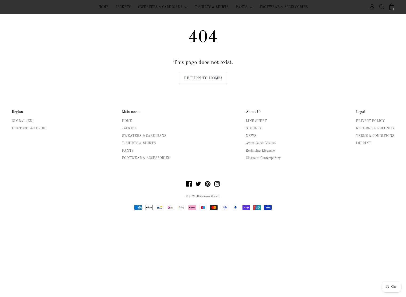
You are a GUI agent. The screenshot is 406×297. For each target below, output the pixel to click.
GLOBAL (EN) (23, 121)
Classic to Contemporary (263, 158)
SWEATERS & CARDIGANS (160, 7)
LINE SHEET (256, 121)
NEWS (251, 136)
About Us (253, 112)
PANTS (241, 7)
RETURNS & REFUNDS (375, 128)
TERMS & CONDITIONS (375, 136)
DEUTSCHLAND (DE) (29, 128)
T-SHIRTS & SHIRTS (212, 7)
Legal (360, 112)
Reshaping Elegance (260, 150)
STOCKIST (254, 128)
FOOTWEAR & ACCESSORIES (284, 7)
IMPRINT (363, 143)
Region (17, 112)
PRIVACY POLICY (370, 121)
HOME (103, 7)
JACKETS (123, 7)
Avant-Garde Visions (261, 143)
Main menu (131, 112)
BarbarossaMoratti (208, 196)
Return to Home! (203, 78)
